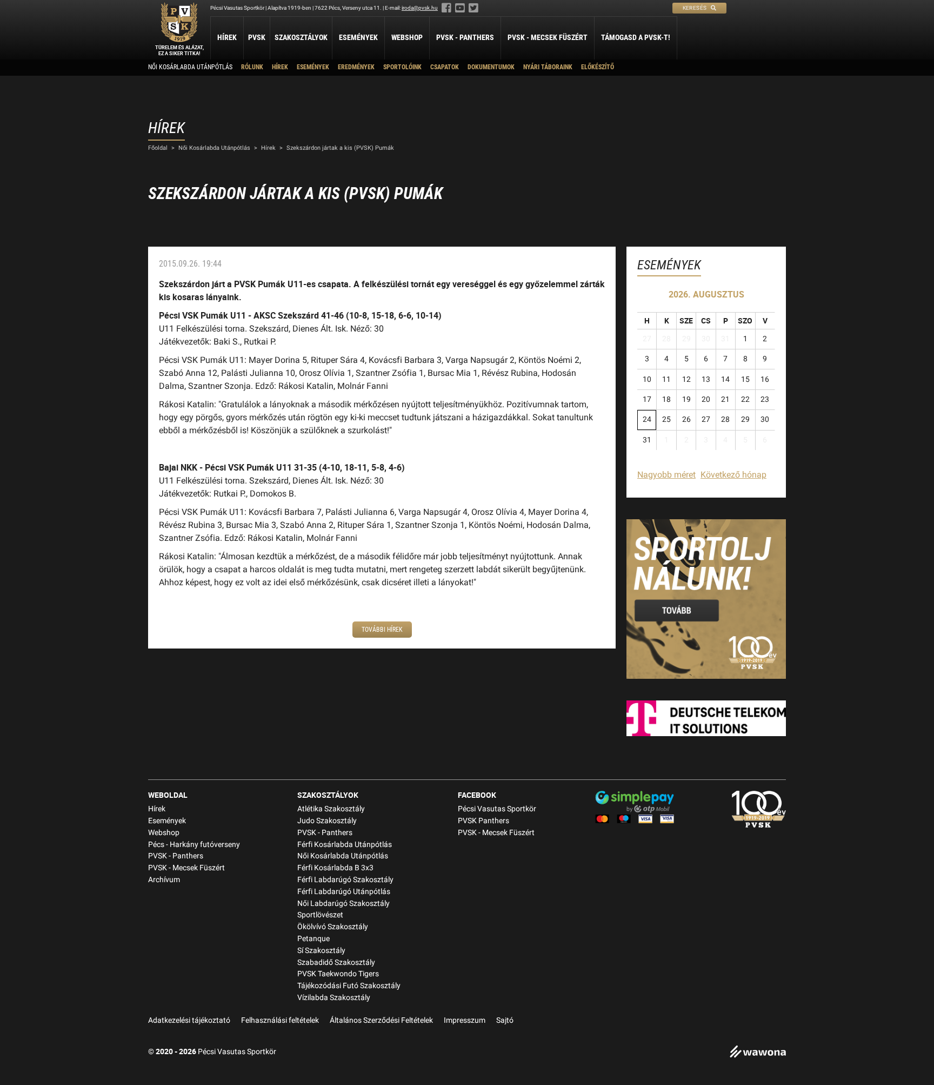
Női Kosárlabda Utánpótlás (190, 67)
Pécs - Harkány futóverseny (194, 844)
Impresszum (464, 1020)
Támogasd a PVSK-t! (635, 37)
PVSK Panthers (483, 820)
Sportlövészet (320, 914)
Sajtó (504, 1020)
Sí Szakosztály (321, 950)
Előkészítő (597, 67)
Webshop (407, 37)
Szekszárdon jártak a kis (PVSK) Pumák (340, 147)
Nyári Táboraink (547, 67)
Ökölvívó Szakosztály (332, 926)
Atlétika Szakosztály (331, 808)
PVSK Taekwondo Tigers (338, 973)
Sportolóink (402, 67)
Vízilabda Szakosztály (333, 997)
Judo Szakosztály (327, 820)
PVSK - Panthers (465, 37)
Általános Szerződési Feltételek (381, 1020)
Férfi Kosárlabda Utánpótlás (344, 844)
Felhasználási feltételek (280, 1020)
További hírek (382, 629)
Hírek (227, 37)
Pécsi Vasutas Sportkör (497, 808)
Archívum (164, 879)
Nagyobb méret (666, 474)
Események (358, 37)
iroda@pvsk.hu (420, 7)
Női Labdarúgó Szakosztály (343, 903)
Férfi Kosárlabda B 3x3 (335, 867)
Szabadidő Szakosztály (336, 962)
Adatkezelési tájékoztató (189, 1020)
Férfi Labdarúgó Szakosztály (345, 879)
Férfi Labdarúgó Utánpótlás (343, 891)
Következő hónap (733, 474)
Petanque (313, 938)
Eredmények (356, 67)
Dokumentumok (491, 67)
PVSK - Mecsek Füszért (548, 37)
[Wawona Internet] (758, 1053)
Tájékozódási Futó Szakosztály (349, 985)
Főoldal (158, 147)
